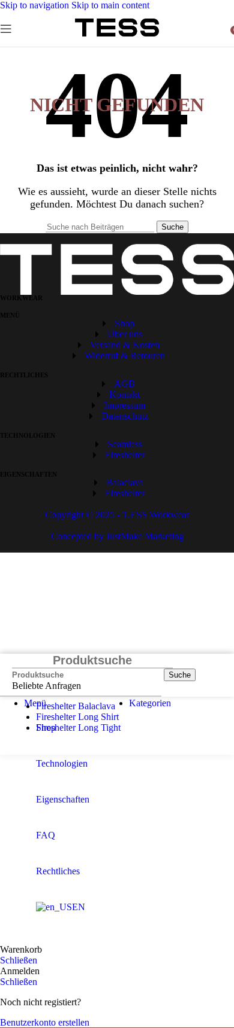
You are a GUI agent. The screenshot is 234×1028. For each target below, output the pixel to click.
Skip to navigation (35, 5)
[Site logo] (117, 36)
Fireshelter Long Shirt (77, 717)
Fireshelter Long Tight (78, 727)
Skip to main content (110, 5)
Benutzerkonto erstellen (44, 1022)
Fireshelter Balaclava (75, 706)
